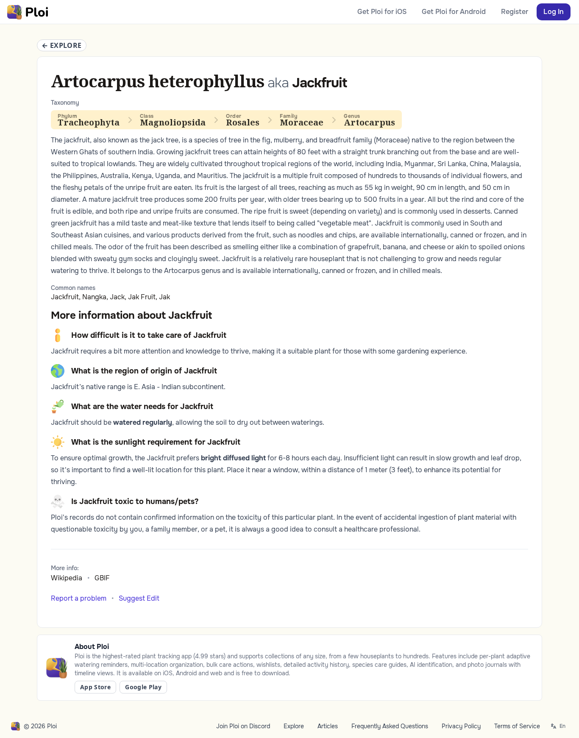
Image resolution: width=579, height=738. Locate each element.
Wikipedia (66, 578)
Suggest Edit (139, 598)
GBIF (102, 578)
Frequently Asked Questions (389, 726)
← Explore (62, 45)
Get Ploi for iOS (381, 11)
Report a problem (78, 598)
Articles (327, 726)
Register (514, 11)
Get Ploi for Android (454, 11)
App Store (95, 687)
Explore (294, 726)
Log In (553, 11)
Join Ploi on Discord (243, 726)
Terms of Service (517, 726)
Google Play (143, 687)
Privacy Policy (461, 726)
